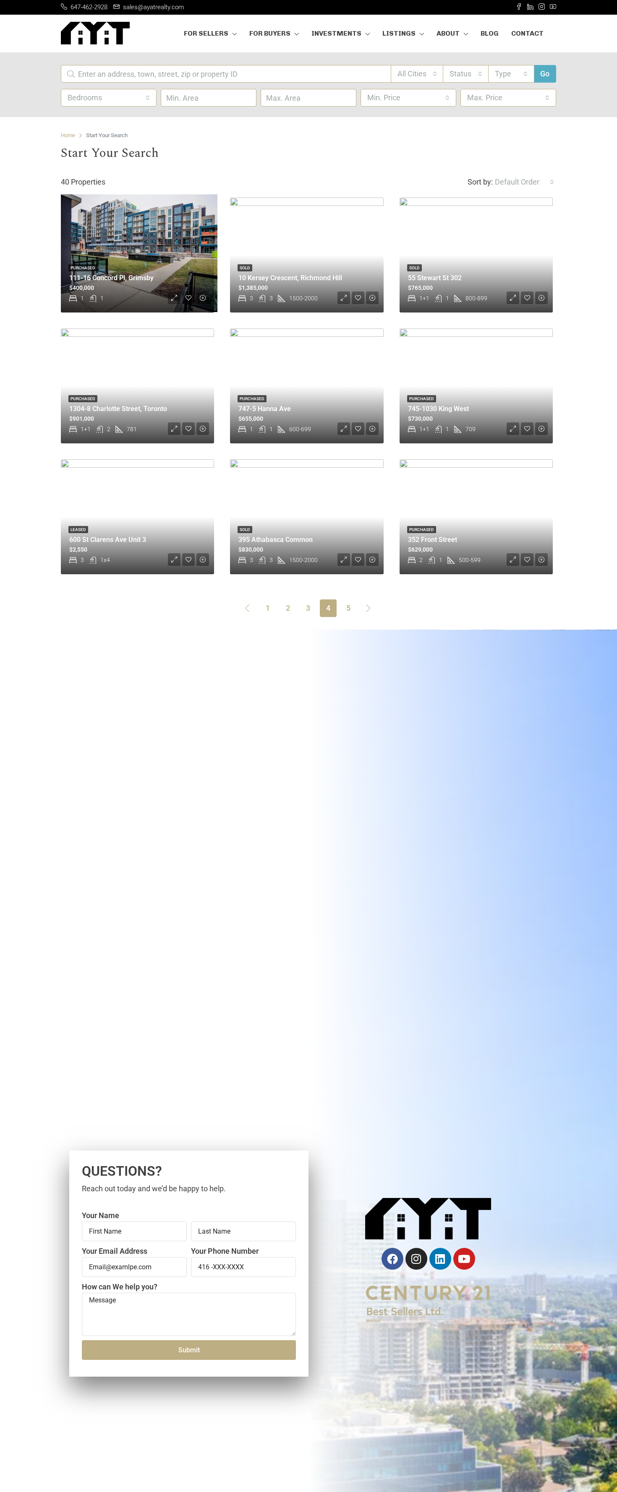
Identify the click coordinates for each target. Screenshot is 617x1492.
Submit (189, 1350)
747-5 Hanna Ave (264, 409)
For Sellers (206, 33)
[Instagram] (416, 1259)
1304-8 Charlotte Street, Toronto (118, 409)
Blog (490, 33)
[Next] (368, 607)
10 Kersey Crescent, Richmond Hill (290, 278)
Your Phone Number (225, 1251)
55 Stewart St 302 (435, 278)
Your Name (100, 1215)
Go (544, 73)
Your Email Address (114, 1251)
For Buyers (269, 33)
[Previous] (247, 607)
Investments (336, 33)
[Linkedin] (440, 1259)
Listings (399, 33)
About (448, 33)
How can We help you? (119, 1286)
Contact (527, 33)
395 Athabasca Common (275, 540)
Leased (78, 529)
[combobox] (417, 74)
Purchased (83, 268)
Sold (245, 268)
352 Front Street (432, 540)
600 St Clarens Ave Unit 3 (107, 540)
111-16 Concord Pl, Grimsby (111, 278)
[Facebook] (392, 1259)
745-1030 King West (438, 409)
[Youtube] (464, 1259)
